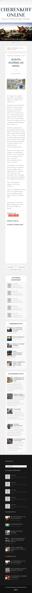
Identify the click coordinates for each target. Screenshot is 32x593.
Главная (9, 48)
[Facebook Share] (9, 215)
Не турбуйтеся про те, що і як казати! (14, 39)
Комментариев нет (16, 73)
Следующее (10, 267)
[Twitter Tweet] (12, 215)
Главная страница (17, 269)
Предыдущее (21, 267)
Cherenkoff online (16, 12)
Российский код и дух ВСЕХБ (19, 439)
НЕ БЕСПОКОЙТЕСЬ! (18, 337)
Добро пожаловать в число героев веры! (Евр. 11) (14, 354)
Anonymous (15, 284)
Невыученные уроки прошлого (19, 395)
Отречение (17, 409)
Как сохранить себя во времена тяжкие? (18, 569)
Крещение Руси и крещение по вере (18, 379)
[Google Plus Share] (15, 215)
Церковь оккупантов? (17, 424)
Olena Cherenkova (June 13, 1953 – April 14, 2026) (19, 363)
